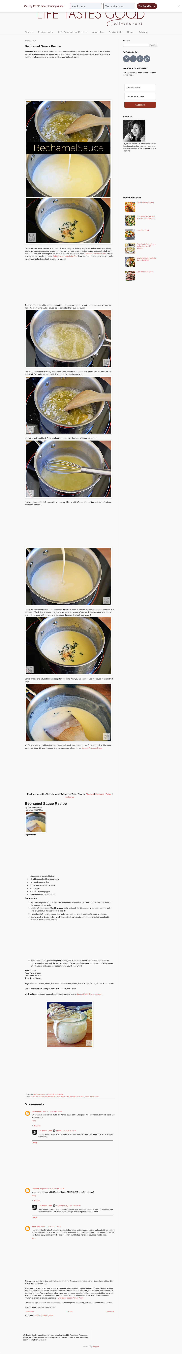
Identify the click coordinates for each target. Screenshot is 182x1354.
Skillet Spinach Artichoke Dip (64, 256)
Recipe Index (45, 32)
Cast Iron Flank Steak (145, 272)
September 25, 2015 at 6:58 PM (68, 1206)
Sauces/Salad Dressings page (88, 994)
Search (29, 32)
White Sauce (94, 1096)
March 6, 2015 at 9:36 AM (52, 1111)
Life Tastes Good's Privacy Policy (70, 1298)
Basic (38, 1096)
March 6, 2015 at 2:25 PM (66, 1131)
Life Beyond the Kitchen (72, 32)
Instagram (70, 797)
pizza (82, 1096)
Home (130, 32)
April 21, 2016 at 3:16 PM (51, 1227)
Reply (34, 1121)
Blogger (96, 1347)
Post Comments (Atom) (44, 1316)
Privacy (143, 32)
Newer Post (30, 1312)
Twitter (108, 794)
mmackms (36, 1227)
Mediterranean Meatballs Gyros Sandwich (146, 259)
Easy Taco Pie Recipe (145, 203)
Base (33, 1096)
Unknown (35, 1189)
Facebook (99, 794)
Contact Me (115, 32)
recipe (87, 1096)
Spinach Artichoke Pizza (96, 254)
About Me (98, 32)
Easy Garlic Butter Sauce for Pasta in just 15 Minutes (146, 246)
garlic (67, 1096)
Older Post (110, 1312)
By (26, 807)
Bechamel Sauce (54, 1096)
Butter (63, 1096)
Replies (37, 1126)
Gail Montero (37, 1111)
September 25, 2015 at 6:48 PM (52, 1189)
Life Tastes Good (45, 1131)
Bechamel (44, 1096)
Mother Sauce (75, 1096)
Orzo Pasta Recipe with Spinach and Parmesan (146, 217)
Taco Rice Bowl (143, 230)
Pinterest (90, 794)
